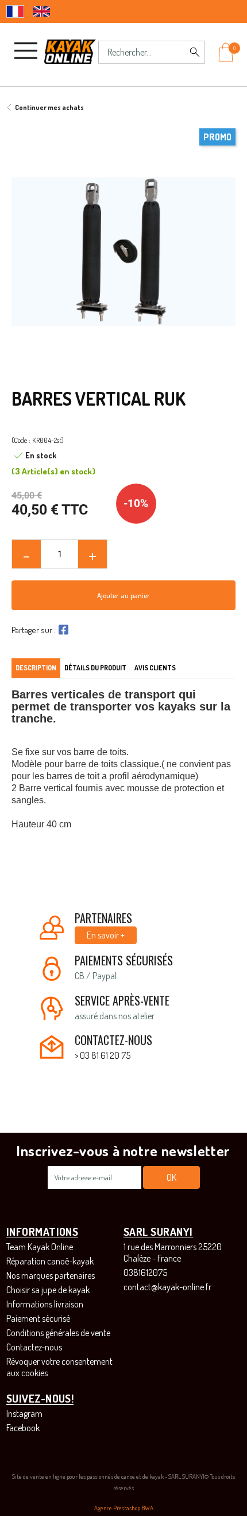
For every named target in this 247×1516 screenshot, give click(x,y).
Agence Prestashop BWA (123, 1508)
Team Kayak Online (39, 1246)
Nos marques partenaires (50, 1275)
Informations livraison (44, 1304)
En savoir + (106, 935)
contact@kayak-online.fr (167, 1287)
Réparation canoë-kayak (50, 1261)
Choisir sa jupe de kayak (48, 1289)
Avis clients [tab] (155, 667)
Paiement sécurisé (38, 1318)
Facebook (23, 1427)
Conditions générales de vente (58, 1332)
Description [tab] (36, 667)
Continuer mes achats (49, 107)
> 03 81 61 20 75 (102, 1055)
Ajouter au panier (123, 595)
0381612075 (145, 1272)
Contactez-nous (34, 1347)
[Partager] (62, 629)
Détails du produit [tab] (95, 667)
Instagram (24, 1413)
